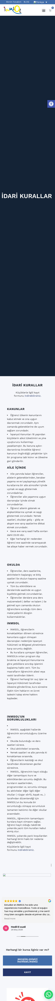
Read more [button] (9, 918)
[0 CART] (50, 10)
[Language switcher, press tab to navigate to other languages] (40, 2)
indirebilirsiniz (26, 850)
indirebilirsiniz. (33, 395)
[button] (51, 104)
